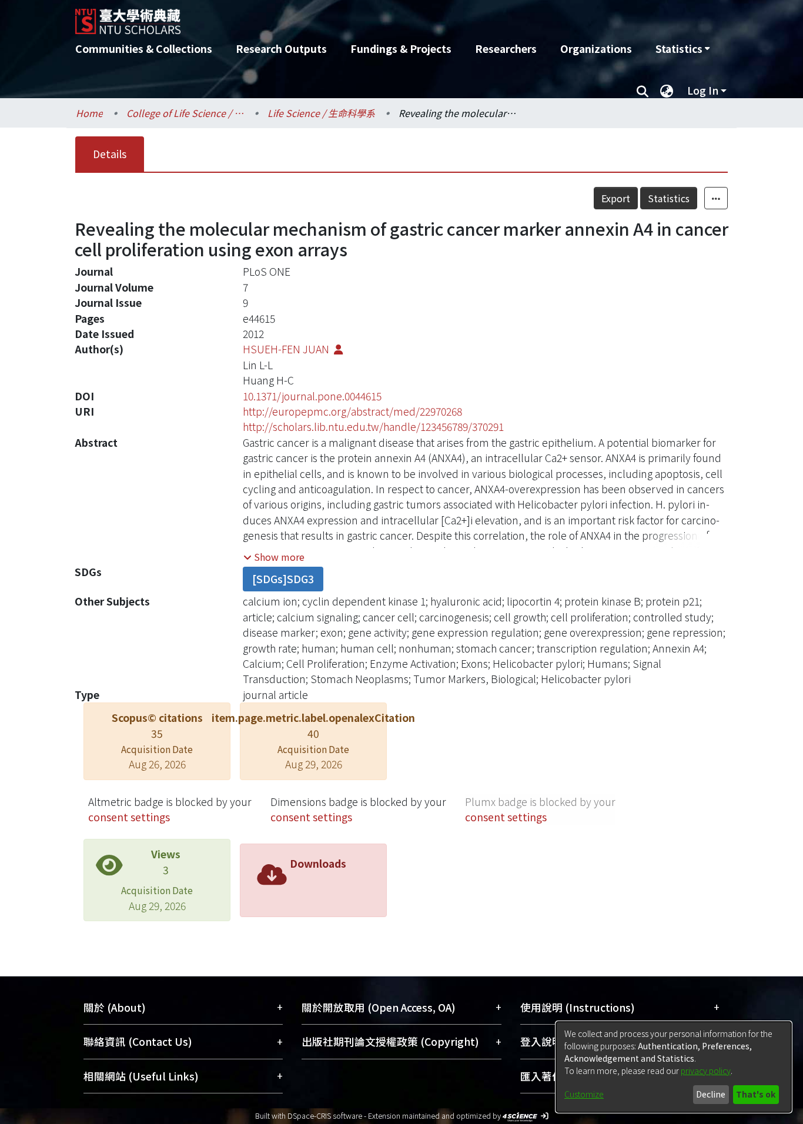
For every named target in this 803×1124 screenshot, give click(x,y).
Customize (584, 1094)
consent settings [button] (129, 816)
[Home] (338, 17)
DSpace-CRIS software (324, 1115)
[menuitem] (682, 48)
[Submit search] (642, 90)
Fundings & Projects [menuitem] (400, 48)
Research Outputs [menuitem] (281, 48)
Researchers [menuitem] (506, 48)
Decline (710, 1094)
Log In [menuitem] (702, 90)
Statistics (669, 198)
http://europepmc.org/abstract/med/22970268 (352, 411)
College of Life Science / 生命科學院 (185, 113)
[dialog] (673, 1067)
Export (615, 198)
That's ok (755, 1094)
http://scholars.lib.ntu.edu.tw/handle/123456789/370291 (373, 426)
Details (109, 153)
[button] (274, 556)
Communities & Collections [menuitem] (143, 48)
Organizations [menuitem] (596, 48)
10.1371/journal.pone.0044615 (312, 396)
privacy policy (706, 1070)
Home (89, 113)
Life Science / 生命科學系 (321, 113)
